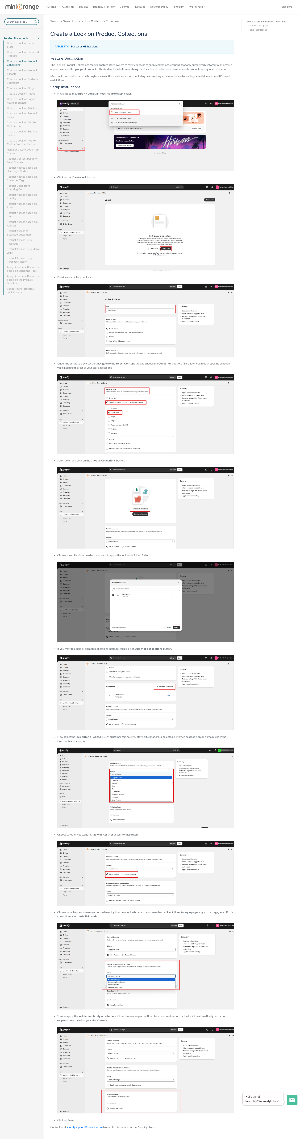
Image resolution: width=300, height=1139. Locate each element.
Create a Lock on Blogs (20, 88)
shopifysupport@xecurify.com (85, 1127)
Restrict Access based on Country (22, 196)
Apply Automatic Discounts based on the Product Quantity (23, 280)
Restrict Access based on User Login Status (22, 169)
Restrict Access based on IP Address (23, 224)
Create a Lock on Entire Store (21, 45)
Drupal (83, 6)
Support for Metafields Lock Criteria (20, 290)
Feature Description (258, 25)
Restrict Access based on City (22, 215)
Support (287, 6)
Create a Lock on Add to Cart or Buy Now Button (21, 142)
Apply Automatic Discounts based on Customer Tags (23, 269)
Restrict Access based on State (22, 205)
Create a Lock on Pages (21, 93)
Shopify (179, 6)
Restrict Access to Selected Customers (19, 233)
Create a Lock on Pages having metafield (21, 101)
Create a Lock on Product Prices (22, 115)
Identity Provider (104, 6)
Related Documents (16, 38)
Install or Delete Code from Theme (23, 151)
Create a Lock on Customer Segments (23, 81)
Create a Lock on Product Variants (22, 72)
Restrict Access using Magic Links (23, 251)
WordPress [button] (196, 6)
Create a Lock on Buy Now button (22, 133)
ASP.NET (51, 6)
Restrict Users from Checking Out (18, 187)
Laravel (140, 6)
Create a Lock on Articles (22, 108)
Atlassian (68, 6)
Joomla (125, 6)
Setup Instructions (257, 29)
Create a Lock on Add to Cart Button (21, 124)
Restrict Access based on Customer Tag (22, 178)
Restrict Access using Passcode (19, 242)
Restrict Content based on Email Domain (22, 160)
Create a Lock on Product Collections (22, 63)
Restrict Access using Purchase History (19, 260)
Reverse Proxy (159, 6)
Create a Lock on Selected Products (23, 54)
